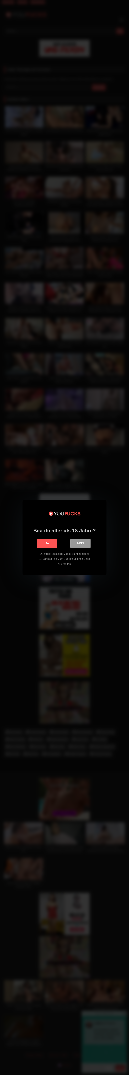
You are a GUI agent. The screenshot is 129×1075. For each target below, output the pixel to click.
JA (47, 543)
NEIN (80, 543)
